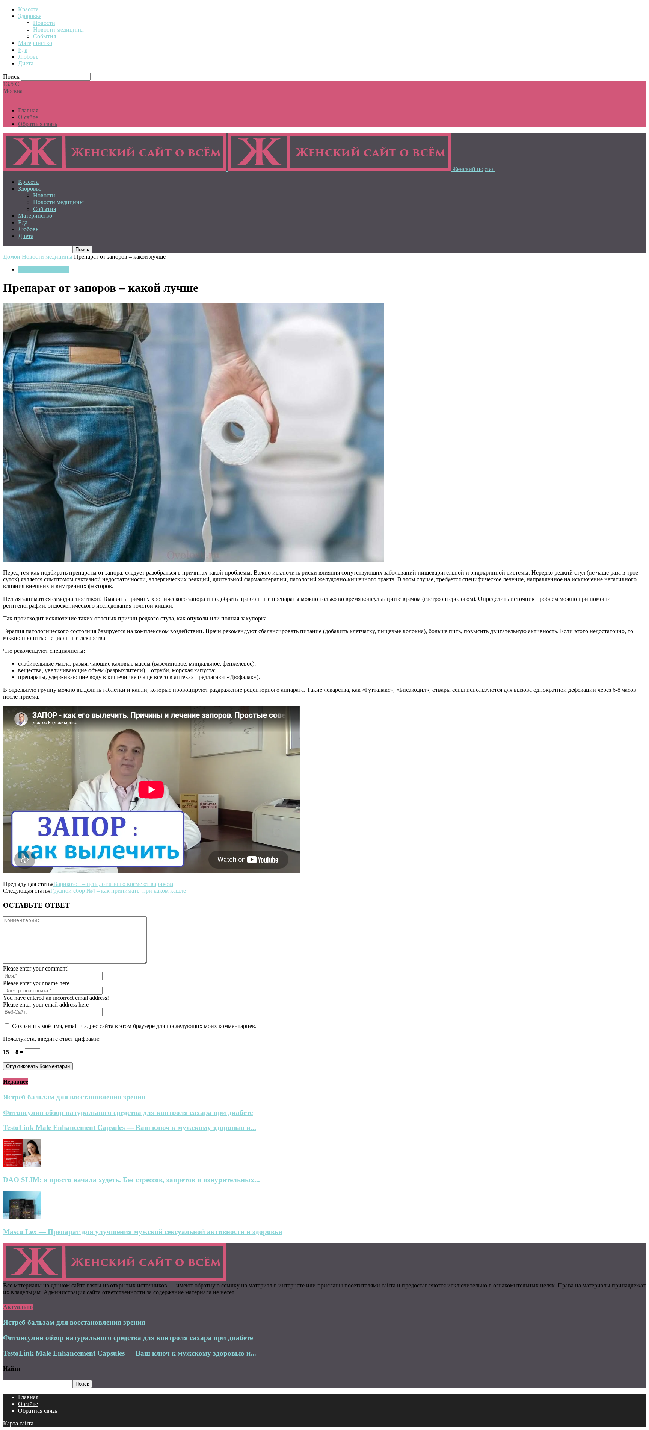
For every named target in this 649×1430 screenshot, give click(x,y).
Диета (25, 63)
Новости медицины (58, 29)
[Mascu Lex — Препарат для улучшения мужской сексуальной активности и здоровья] (22, 1217)
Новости (44, 23)
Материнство (35, 43)
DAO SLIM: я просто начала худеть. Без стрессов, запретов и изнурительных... (131, 1180)
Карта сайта (18, 1423)
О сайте (28, 117)
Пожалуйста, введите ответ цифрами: (51, 1039)
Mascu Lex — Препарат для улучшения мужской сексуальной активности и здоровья (142, 1232)
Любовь (28, 56)
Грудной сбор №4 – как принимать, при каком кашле (118, 890)
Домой (11, 256)
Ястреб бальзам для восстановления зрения (74, 1097)
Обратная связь (37, 124)
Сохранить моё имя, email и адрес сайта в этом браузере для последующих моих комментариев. (134, 1026)
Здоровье (29, 16)
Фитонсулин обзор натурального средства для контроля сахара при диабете (128, 1112)
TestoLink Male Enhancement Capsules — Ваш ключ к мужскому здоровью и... (129, 1127)
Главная (28, 110)
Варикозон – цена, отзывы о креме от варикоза (113, 884)
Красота (28, 9)
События (44, 36)
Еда (22, 50)
